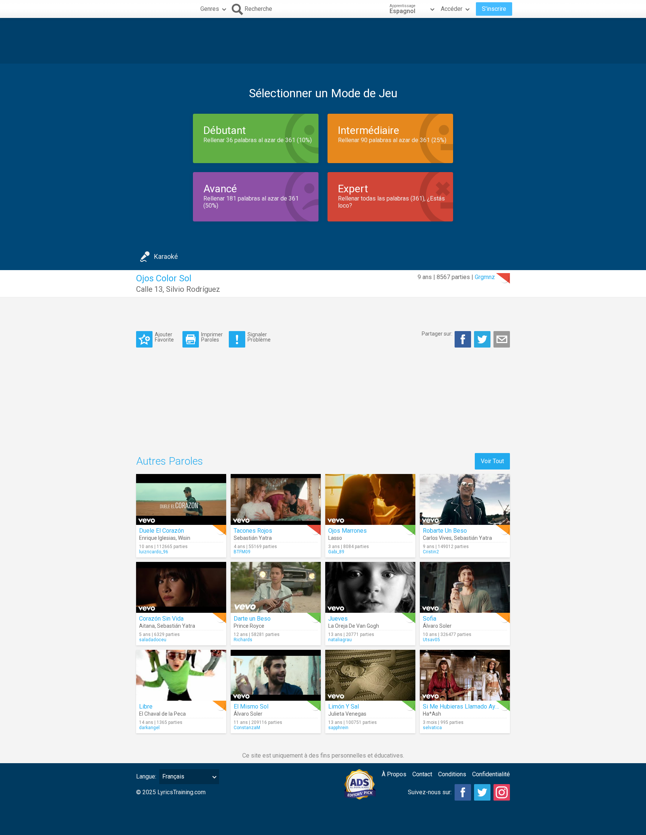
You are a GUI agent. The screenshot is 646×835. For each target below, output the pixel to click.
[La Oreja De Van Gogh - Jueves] (370, 587)
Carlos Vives (437, 538)
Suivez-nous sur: (430, 792)
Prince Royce (249, 626)
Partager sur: (437, 333)
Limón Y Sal (343, 706)
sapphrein (338, 727)
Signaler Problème (259, 336)
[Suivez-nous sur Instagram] (501, 792)
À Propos (394, 774)
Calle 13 (149, 289)
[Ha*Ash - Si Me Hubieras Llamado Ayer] (465, 675)
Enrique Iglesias (157, 538)
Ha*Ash (432, 714)
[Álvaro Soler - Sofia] (465, 587)
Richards (243, 639)
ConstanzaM (247, 727)
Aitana (147, 626)
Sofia (429, 618)
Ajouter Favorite (164, 336)
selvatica (432, 727)
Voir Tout (492, 461)
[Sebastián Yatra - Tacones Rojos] (276, 499)
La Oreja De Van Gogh (353, 626)
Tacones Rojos (253, 530)
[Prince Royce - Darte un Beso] (276, 587)
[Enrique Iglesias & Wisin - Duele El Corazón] (181, 499)
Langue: (146, 776)
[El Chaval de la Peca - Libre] (181, 675)
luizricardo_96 (153, 551)
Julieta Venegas (347, 714)
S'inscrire (494, 8)
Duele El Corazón (161, 530)
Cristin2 (431, 551)
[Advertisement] (323, 41)
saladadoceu (152, 639)
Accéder (451, 8)
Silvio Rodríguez (193, 289)
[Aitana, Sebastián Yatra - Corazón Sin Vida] (181, 587)
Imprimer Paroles (212, 336)
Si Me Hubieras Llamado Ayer (462, 706)
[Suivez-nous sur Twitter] (482, 792)
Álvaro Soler (437, 626)
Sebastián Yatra (253, 538)
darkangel (149, 727)
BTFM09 (242, 551)
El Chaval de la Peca (162, 714)
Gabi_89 (336, 551)
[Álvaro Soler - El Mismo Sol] (276, 675)
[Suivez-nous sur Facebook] (463, 792)
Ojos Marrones (347, 530)
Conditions (452, 774)
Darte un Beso (252, 618)
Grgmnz (485, 277)
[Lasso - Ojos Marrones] (370, 499)
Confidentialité (491, 774)
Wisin (184, 538)
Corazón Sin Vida (161, 618)
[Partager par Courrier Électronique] (501, 339)
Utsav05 (431, 639)
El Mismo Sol (251, 706)
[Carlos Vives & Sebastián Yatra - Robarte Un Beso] (465, 499)
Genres (209, 8)
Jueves (338, 618)
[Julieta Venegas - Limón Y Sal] (370, 675)
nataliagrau (340, 639)
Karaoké (166, 256)
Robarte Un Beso (445, 530)
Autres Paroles (169, 461)
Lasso (335, 538)
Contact (422, 774)
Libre (146, 706)
